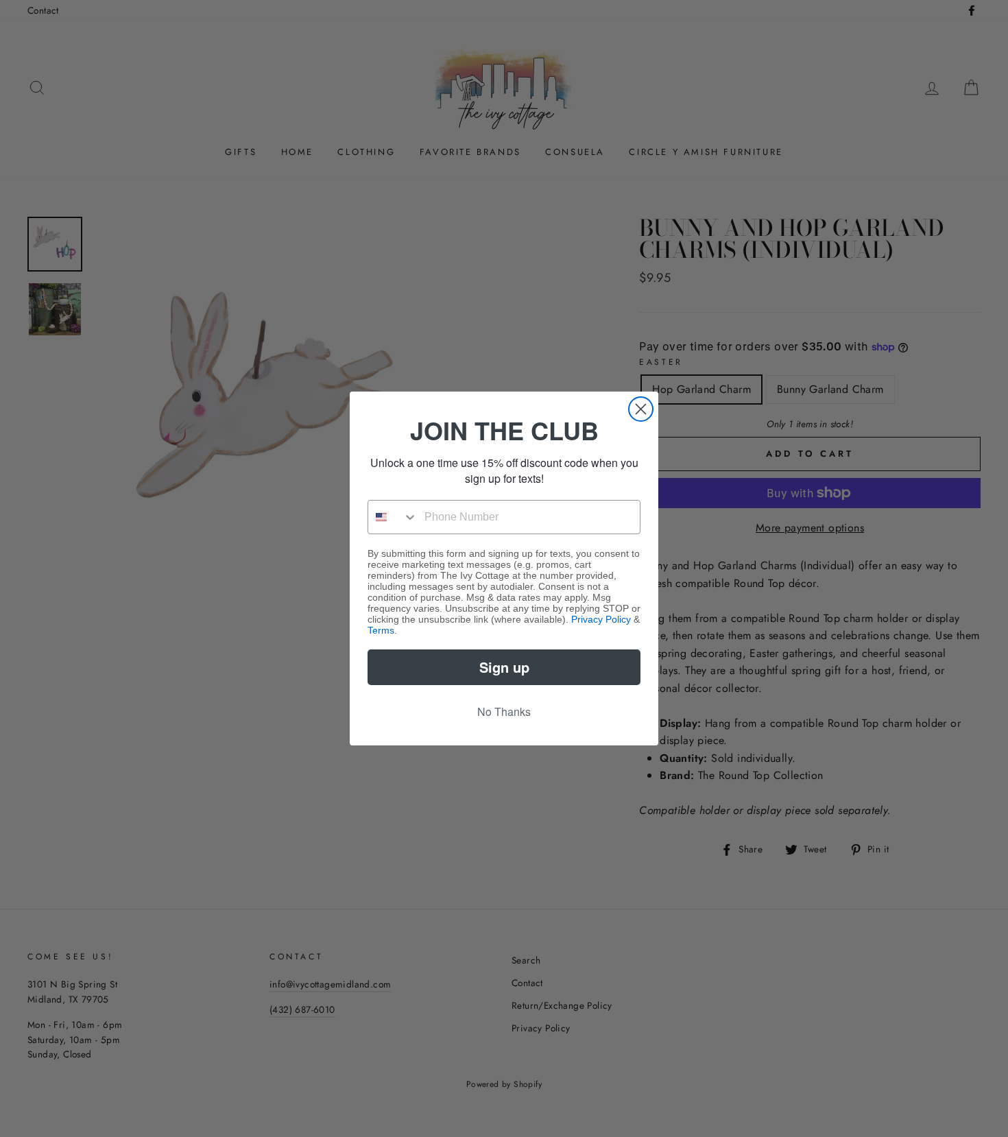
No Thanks (504, 711)
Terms (381, 630)
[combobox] (393, 517)
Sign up (504, 667)
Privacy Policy (601, 619)
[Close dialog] (641, 409)
